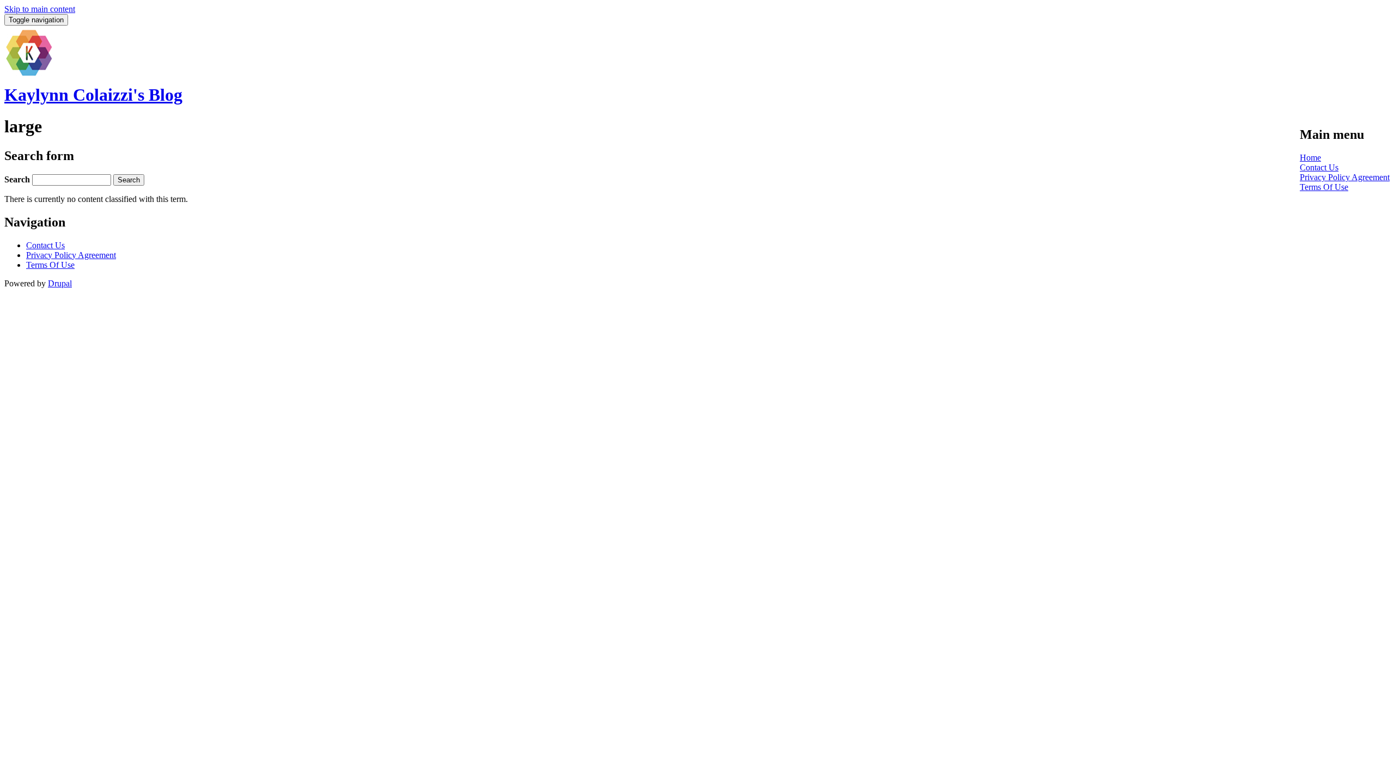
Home (1310, 157)
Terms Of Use (1324, 187)
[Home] (28, 74)
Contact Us (1319, 167)
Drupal (60, 283)
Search (18, 179)
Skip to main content (39, 9)
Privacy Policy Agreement (1345, 177)
